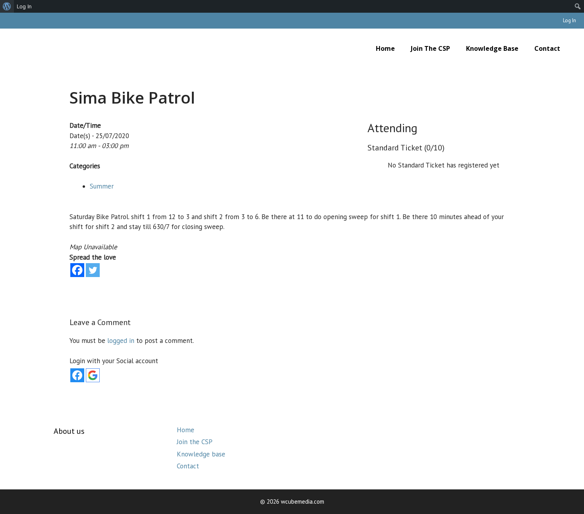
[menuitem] (7, 6)
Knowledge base (492, 48)
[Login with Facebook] (77, 375)
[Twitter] (93, 270)
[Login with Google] (93, 375)
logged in (120, 340)
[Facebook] (77, 270)
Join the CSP (430, 48)
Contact (547, 48)
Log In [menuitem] (24, 6)
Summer (102, 186)
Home (385, 48)
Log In (569, 20)
